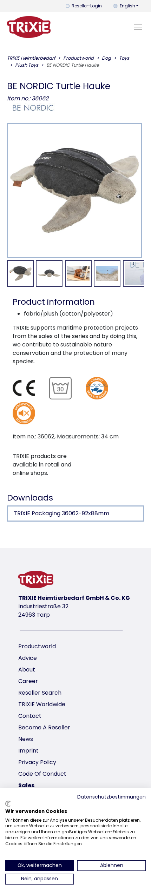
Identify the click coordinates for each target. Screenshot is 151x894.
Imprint (28, 751)
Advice (27, 658)
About (26, 669)
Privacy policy (37, 762)
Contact (29, 716)
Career (28, 681)
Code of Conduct (42, 774)
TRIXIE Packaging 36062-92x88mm (61, 513)
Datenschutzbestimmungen (111, 797)
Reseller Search (39, 693)
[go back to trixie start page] (29, 27)
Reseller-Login (87, 6)
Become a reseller (44, 727)
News (25, 739)
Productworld (37, 646)
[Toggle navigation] (138, 27)
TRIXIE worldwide (41, 704)
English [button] (127, 6)
